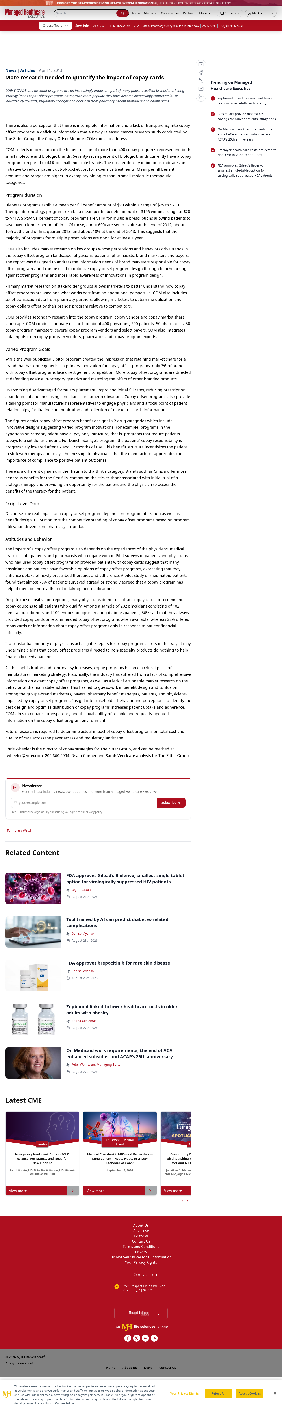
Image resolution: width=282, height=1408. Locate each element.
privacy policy (94, 812)
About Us (141, 1225)
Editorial (141, 1236)
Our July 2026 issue (231, 26)
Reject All (218, 1393)
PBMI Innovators (120, 26)
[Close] (275, 1393)
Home (110, 1367)
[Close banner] (276, 6)
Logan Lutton (81, 889)
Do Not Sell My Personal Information (141, 1257)
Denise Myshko (82, 933)
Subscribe (168, 802)
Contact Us (141, 1241)
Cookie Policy (64, 1403)
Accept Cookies (250, 1393)
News (136, 13)
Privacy (141, 1251)
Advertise (141, 1230)
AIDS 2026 (99, 26)
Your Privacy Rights (141, 1262)
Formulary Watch (19, 830)
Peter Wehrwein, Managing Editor (96, 1064)
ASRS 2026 (209, 26)
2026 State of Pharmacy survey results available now (166, 26)
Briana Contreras (83, 1021)
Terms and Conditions (141, 1246)
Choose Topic (52, 25)
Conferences (170, 13)
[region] (141, 1394)
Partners (189, 13)
